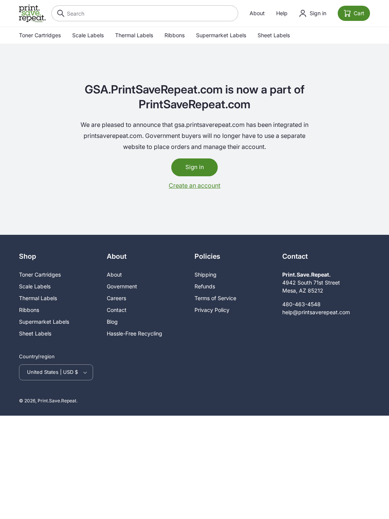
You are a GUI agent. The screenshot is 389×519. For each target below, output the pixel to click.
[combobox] (144, 13)
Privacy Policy (211, 310)
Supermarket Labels (221, 35)
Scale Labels (88, 35)
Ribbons (174, 35)
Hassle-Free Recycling (134, 333)
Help (282, 13)
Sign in (194, 167)
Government (122, 286)
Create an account (194, 185)
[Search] (58, 13)
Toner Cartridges (40, 35)
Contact (117, 310)
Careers (116, 298)
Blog (112, 321)
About (257, 13)
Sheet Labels (274, 35)
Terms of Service (215, 298)
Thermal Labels (134, 35)
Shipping (205, 274)
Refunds (204, 286)
